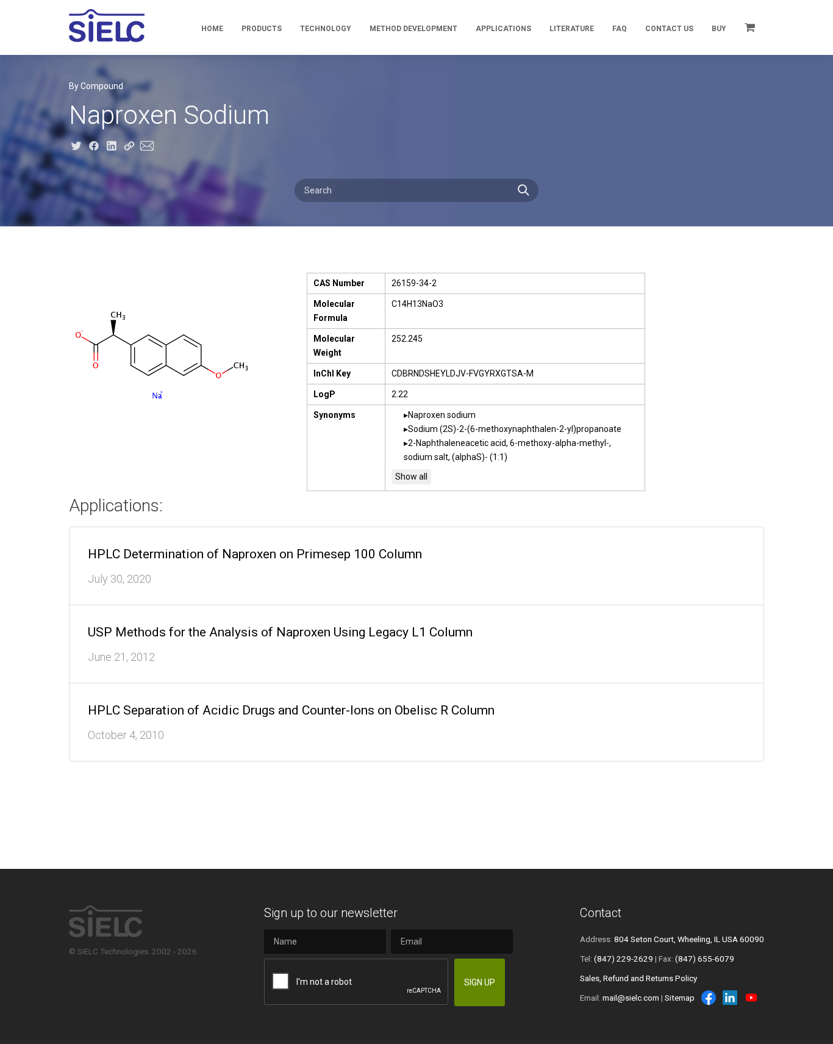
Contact (600, 912)
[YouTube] (751, 997)
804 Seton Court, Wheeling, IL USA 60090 (689, 939)
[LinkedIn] (730, 997)
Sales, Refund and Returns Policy (638, 978)
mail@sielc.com (630, 998)
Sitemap (680, 998)
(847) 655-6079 (704, 958)
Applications (503, 28)
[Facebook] (708, 997)
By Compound (96, 86)
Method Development (413, 28)
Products (261, 28)
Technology (325, 28)
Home (212, 28)
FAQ (619, 28)
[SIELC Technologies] (107, 25)
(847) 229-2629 (623, 958)
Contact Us (669, 28)
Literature (571, 28)
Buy (719, 28)
